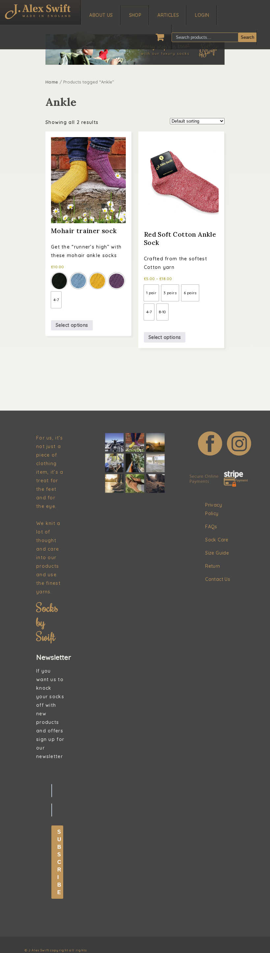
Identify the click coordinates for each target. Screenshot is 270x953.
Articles (168, 15)
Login (202, 15)
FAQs (211, 527)
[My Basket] (160, 37)
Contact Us (217, 579)
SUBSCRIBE (59, 862)
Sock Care (217, 540)
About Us (101, 15)
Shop (135, 15)
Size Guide (217, 553)
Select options (72, 325)
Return (212, 566)
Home (51, 81)
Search (247, 37)
